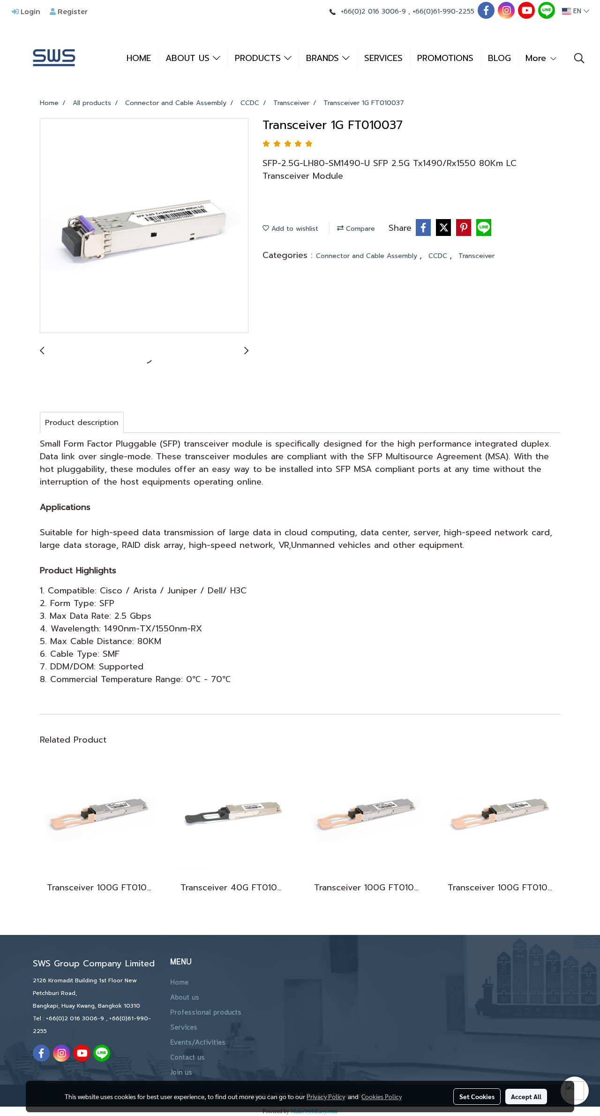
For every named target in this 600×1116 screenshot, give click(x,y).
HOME (139, 58)
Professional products (205, 1013)
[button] (579, 58)
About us (184, 998)
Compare (359, 229)
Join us (181, 1073)
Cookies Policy (381, 1096)
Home (179, 983)
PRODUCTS (259, 58)
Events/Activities (197, 1043)
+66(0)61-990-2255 (443, 11)
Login (29, 11)
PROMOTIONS (445, 58)
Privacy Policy (326, 1096)
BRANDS (324, 58)
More (537, 58)
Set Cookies (477, 1096)
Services (183, 1028)
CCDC (439, 256)
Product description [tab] (82, 422)
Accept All (526, 1096)
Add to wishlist (293, 229)
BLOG (499, 58)
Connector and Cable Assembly (368, 256)
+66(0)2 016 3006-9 (373, 11)
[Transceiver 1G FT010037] (144, 226)
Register (72, 11)
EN (577, 11)
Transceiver (476, 256)
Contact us (187, 1058)
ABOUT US (189, 58)
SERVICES (383, 58)
